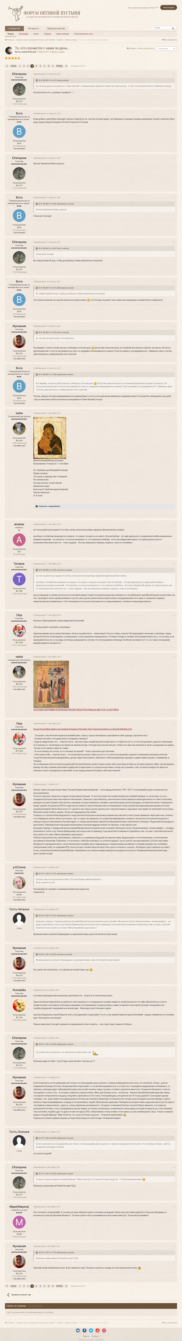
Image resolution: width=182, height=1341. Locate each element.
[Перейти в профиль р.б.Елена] (19, 882)
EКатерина (19, 74)
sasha (19, 413)
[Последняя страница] (66, 66)
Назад (13, 66)
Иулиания (19, 326)
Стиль (95, 1336)
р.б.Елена (19, 867)
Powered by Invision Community (91, 1340)
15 (174, 48)
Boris (19, 113)
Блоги (36, 34)
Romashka (19, 990)
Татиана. (19, 563)
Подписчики (163, 49)
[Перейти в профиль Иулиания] (19, 341)
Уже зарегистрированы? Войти (142, 8)
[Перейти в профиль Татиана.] (19, 579)
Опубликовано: (47, 74)
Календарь (23, 34)
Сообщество (14, 28)
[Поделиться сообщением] (174, 74)
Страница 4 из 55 (78, 66)
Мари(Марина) (19, 1206)
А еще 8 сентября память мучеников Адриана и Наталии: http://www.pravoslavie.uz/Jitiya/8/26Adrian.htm (82, 729)
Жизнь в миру (58, 52)
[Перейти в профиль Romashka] (19, 1005)
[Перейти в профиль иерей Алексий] (9, 50)
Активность (33, 28)
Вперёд (59, 66)
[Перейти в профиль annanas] (19, 539)
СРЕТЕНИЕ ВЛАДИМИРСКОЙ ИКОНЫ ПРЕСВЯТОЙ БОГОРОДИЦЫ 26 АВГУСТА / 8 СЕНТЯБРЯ (76, 710)
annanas (19, 524)
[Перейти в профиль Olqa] (19, 630)
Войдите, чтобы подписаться (141, 48)
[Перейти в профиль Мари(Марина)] (19, 1222)
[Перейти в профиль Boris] (19, 131)
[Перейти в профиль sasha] (19, 428)
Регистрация (168, 7)
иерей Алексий (29, 52)
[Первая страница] (7, 66)
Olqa (19, 615)
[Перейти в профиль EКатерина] (19, 89)
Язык (85, 1336)
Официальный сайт (56, 28)
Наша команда (62, 34)
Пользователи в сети (83, 34)
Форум (11, 34)
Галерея (47, 34)
